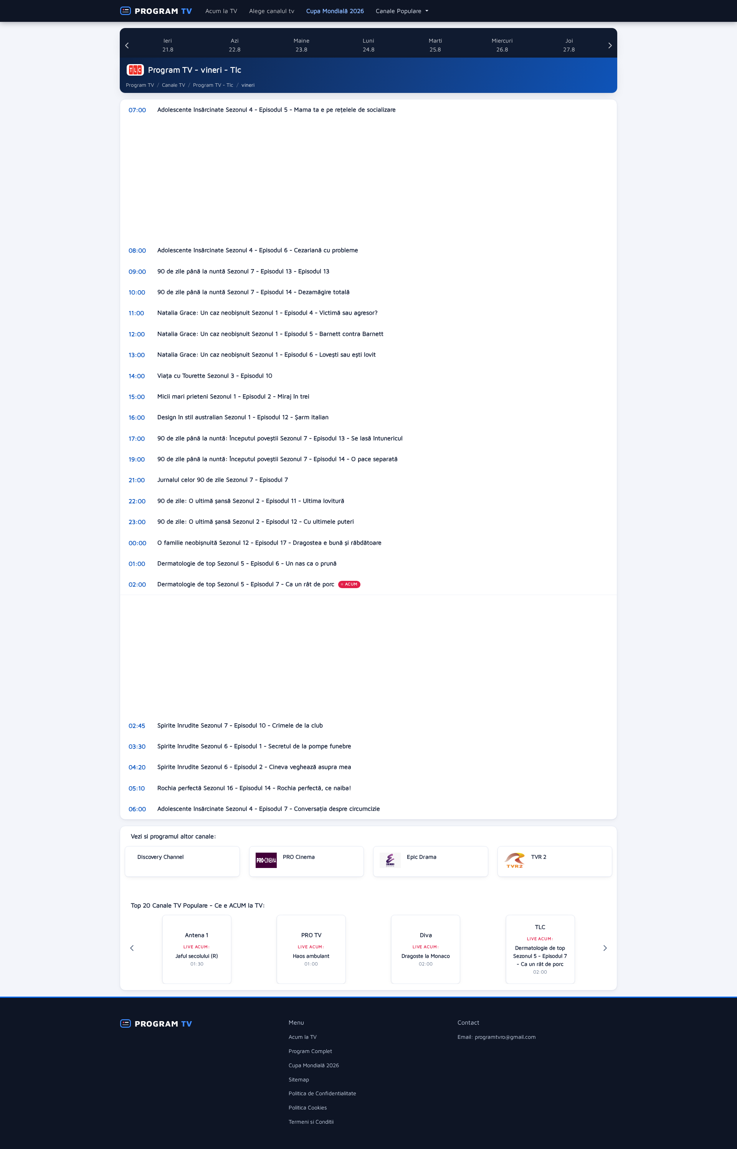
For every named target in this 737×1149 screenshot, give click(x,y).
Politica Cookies (308, 1107)
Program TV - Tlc (213, 85)
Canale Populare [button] (399, 10)
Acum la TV (221, 10)
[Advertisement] (350, 180)
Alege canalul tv (271, 10)
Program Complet (310, 1051)
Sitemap (299, 1079)
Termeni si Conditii (311, 1121)
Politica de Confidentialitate (322, 1093)
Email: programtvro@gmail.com (497, 1036)
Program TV (140, 85)
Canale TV (173, 85)
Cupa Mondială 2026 (335, 10)
